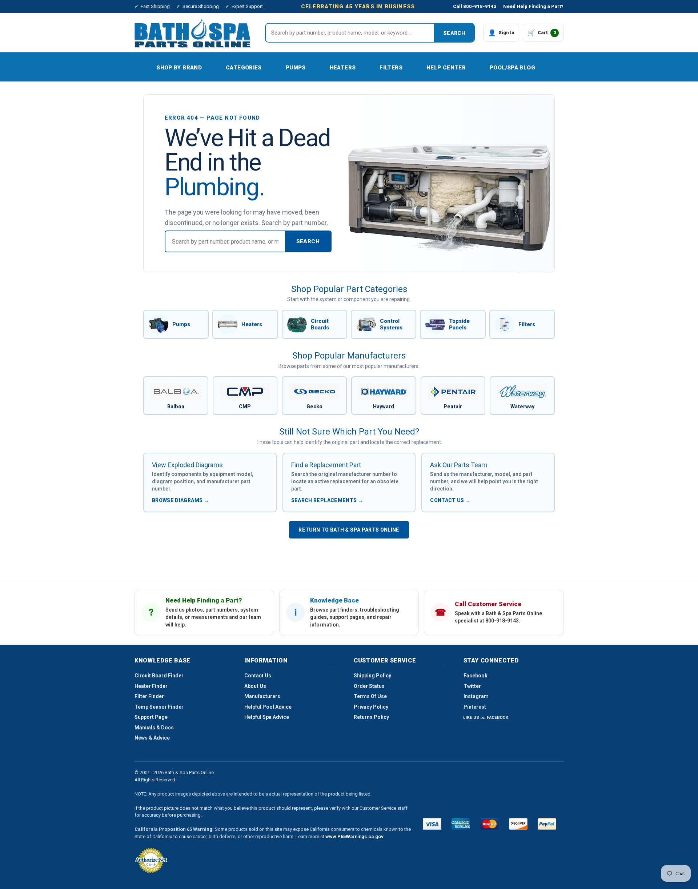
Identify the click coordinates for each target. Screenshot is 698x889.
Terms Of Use (370, 696)
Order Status (369, 686)
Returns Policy (371, 717)
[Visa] (432, 824)
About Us (255, 686)
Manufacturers (262, 696)
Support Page (151, 717)
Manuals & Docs (154, 727)
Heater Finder (151, 686)
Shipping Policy (372, 675)
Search (454, 33)
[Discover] (518, 824)
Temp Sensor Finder (159, 707)
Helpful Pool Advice (268, 707)
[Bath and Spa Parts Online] (193, 32)
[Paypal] (547, 824)
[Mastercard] (489, 824)
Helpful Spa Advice (266, 717)
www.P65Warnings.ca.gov (354, 836)
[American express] (461, 824)
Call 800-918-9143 (475, 6)
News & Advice (152, 738)
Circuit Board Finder (159, 675)
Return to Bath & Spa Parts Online (349, 530)
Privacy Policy (371, 707)
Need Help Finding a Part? (533, 6)
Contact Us (257, 675)
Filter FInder (149, 696)
